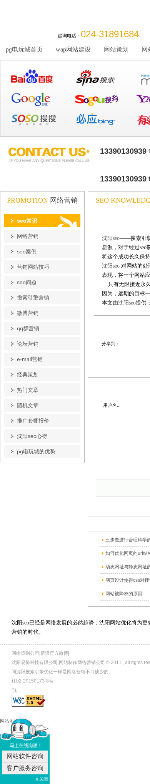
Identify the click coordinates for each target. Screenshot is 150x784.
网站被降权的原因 (123, 593)
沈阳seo (111, 238)
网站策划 (116, 49)
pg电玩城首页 (24, 49)
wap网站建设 (73, 49)
